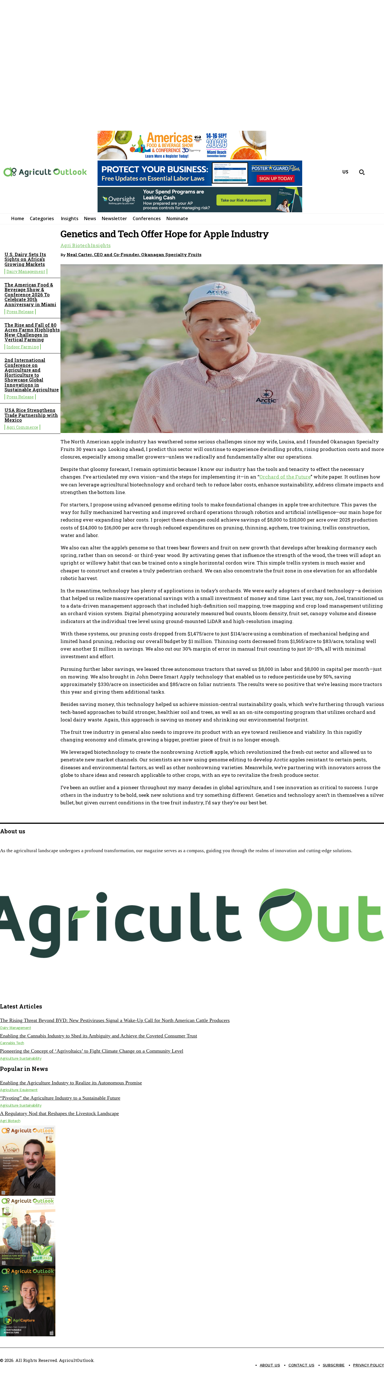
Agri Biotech (75, 245)
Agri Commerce (22, 427)
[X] (15, 993)
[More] (374, 254)
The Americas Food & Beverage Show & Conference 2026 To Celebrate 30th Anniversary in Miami (30, 294)
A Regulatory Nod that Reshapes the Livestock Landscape (59, 1113)
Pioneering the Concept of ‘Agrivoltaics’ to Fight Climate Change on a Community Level (91, 1051)
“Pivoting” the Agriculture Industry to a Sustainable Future (60, 1098)
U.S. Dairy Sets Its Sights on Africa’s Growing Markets (25, 259)
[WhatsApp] (333, 253)
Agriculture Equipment (19, 1090)
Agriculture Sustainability (20, 1058)
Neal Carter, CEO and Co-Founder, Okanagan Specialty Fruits (134, 254)
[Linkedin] (354, 253)
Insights (101, 245)
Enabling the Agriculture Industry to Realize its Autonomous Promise (71, 1083)
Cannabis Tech (12, 1043)
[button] (362, 172)
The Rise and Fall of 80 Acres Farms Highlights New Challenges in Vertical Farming (32, 332)
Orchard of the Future (285, 476)
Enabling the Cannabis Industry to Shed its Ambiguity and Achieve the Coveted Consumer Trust (98, 1036)
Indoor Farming (22, 346)
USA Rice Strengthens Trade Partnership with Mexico (31, 415)
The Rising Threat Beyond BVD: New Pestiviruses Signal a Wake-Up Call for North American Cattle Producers (115, 1020)
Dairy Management (25, 271)
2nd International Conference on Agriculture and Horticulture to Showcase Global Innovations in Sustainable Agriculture (31, 375)
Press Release (20, 311)
